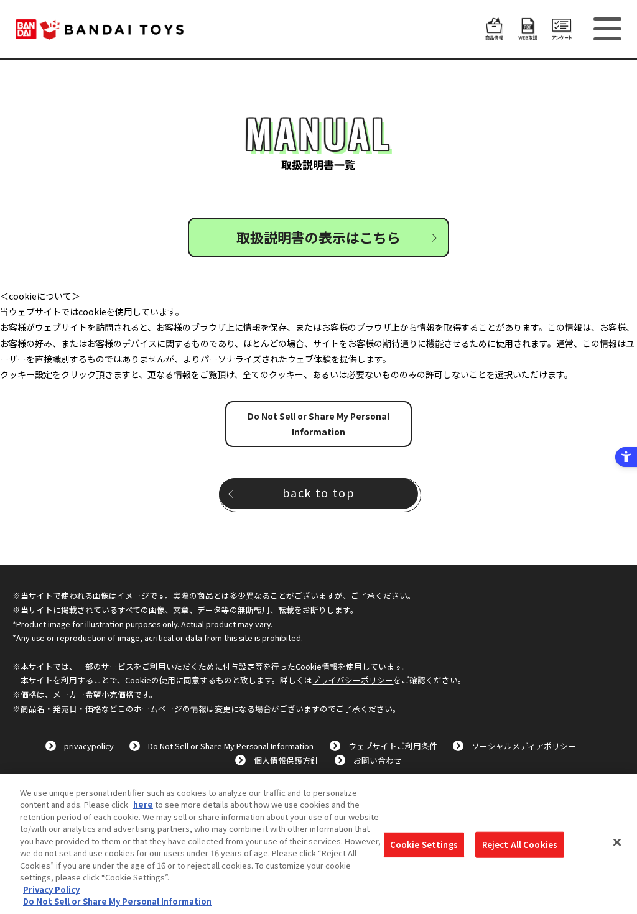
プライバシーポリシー (352, 680)
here (143, 804)
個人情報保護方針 (286, 760)
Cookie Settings (424, 845)
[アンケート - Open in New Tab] (561, 33)
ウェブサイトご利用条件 (392, 746)
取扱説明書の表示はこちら (318, 237)
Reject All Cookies (519, 845)
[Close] (617, 842)
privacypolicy (89, 746)
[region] (318, 844)
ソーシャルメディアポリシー (524, 746)
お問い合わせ (377, 760)
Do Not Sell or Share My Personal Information (318, 424)
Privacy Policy (51, 889)
